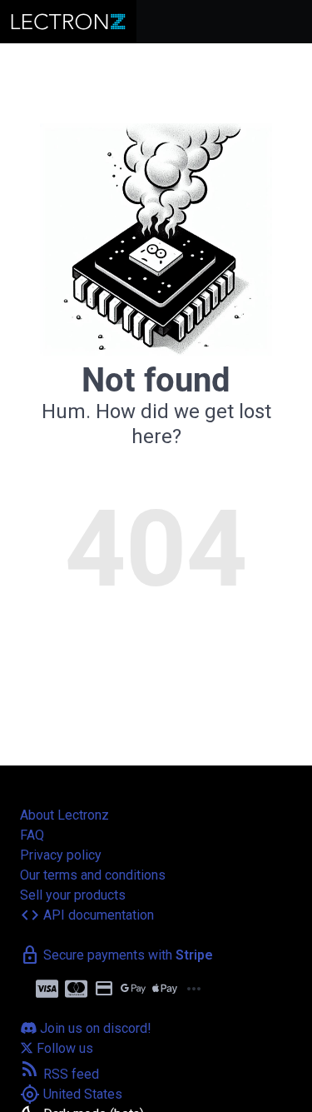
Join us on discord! (94, 1028)
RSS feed (59, 1074)
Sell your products (73, 895)
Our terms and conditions (93, 875)
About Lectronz (64, 815)
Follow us (63, 1048)
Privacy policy (61, 855)
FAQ (32, 835)
